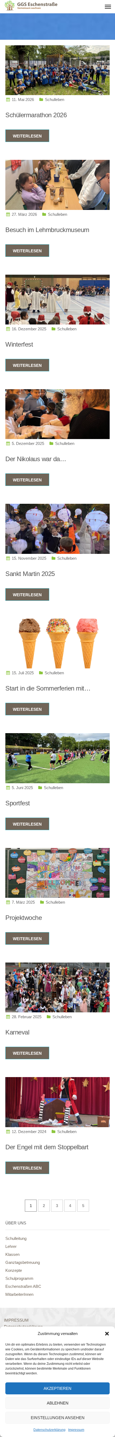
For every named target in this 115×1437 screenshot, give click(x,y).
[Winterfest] (57, 299)
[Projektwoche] (57, 872)
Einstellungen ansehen (58, 1417)
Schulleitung (15, 1238)
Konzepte (13, 1270)
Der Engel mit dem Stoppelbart (47, 1147)
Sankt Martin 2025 (30, 573)
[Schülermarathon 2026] (57, 70)
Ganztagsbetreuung (22, 1262)
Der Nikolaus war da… (35, 458)
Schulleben (54, 99)
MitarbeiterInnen (19, 1294)
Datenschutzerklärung (49, 1430)
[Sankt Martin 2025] (57, 528)
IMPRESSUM (16, 1320)
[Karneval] (57, 987)
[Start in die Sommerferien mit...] (57, 643)
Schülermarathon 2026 (36, 115)
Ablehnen (57, 1403)
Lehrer (11, 1246)
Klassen (12, 1254)
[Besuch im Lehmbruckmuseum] (57, 184)
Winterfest (19, 344)
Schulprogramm (19, 1278)
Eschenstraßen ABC (23, 1286)
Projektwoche (23, 917)
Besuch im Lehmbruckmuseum (47, 229)
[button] (107, 1333)
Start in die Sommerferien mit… (47, 688)
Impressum (76, 1430)
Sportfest (17, 803)
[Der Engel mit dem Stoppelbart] (57, 1101)
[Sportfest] (57, 758)
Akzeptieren (57, 1388)
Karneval (17, 1032)
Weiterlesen (27, 136)
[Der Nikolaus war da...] (57, 414)
